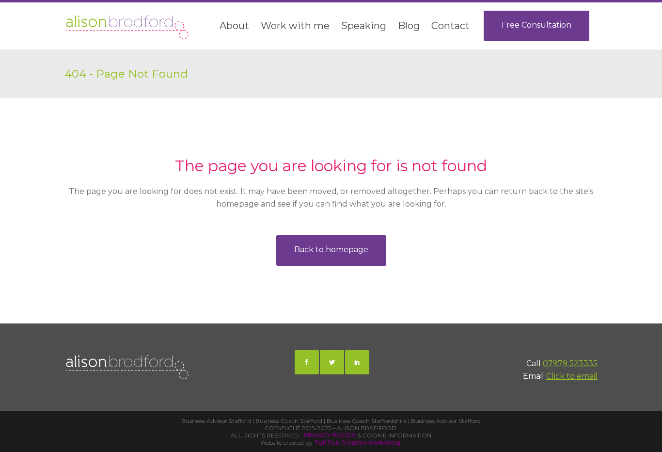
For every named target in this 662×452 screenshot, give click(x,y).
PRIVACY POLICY (329, 435)
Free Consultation (536, 25)
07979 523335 (570, 363)
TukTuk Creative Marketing (357, 442)
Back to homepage (331, 249)
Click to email (572, 376)
